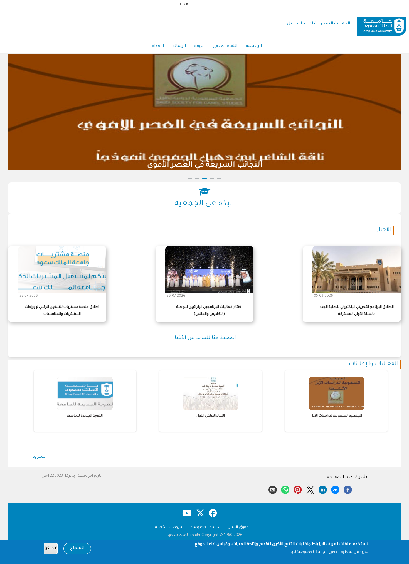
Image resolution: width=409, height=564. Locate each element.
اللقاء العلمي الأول (116, 416)
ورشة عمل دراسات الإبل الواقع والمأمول (259, 165)
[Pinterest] (298, 489)
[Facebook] (348, 489)
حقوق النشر (238, 527)
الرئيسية (254, 46)
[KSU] (381, 24)
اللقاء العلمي (225, 46)
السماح (77, 548)
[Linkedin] (323, 489)
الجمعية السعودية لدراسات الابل (318, 23)
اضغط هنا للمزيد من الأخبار (204, 338)
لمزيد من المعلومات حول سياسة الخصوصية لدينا (328, 552)
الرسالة (179, 46)
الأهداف (157, 46)
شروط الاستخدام (169, 527)
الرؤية (199, 46)
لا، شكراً (51, 548)
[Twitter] (310, 489)
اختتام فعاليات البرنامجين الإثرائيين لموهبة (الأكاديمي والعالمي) (209, 310)
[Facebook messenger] (335, 489)
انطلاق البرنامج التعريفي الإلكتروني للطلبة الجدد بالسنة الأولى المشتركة (357, 310)
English (185, 4)
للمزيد (39, 456)
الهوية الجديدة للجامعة (368, 416)
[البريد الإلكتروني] (272, 489)
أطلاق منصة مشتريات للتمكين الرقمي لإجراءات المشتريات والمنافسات (62, 310)
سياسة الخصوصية (206, 527)
